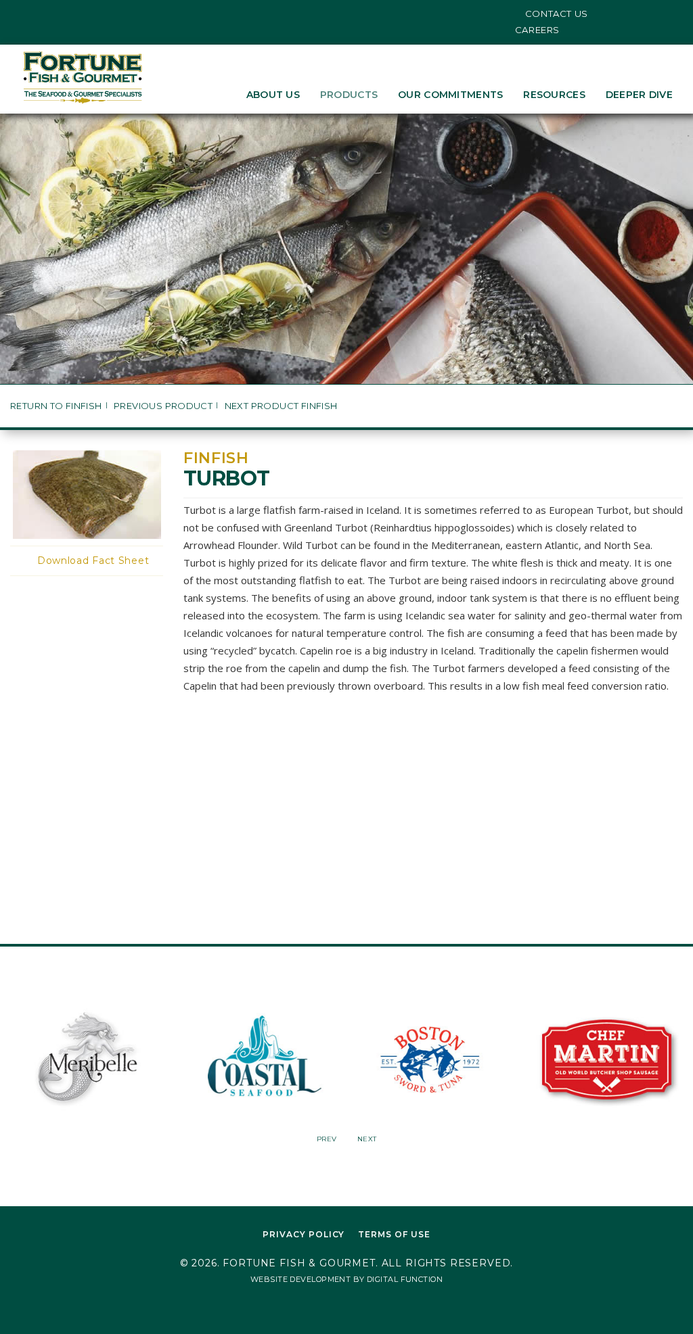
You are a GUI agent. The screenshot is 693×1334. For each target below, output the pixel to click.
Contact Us (557, 13)
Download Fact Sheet (93, 560)
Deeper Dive (639, 95)
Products (349, 95)
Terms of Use (394, 1234)
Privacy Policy (303, 1234)
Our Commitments (450, 95)
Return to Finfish (56, 406)
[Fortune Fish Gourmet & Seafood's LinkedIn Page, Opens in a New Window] (66, 13)
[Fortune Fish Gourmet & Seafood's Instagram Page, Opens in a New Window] (46, 13)
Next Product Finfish (281, 406)
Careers (537, 29)
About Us (273, 95)
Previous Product (163, 406)
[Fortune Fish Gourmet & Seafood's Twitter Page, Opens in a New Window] (25, 13)
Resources (554, 95)
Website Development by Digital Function (346, 1279)
